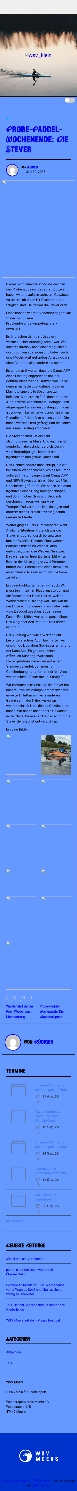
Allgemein (13, 1352)
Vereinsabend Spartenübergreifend (50, 1170)
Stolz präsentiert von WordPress (26, 1480)
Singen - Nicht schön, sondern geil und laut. (51, 1087)
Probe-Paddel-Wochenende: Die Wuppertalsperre (52, 1011)
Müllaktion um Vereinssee (45, 1197)
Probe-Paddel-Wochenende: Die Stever (37, 140)
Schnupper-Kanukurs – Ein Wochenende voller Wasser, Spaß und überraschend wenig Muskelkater (35, 1289)
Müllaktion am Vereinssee (25, 1259)
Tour (8, 119)
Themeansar (41, 1485)
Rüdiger (32, 167)
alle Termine (15, 1221)
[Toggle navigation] (57, 100)
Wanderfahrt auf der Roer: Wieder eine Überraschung (19, 1011)
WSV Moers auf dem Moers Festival (33, 1320)
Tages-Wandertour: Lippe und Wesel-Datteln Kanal (49, 1116)
